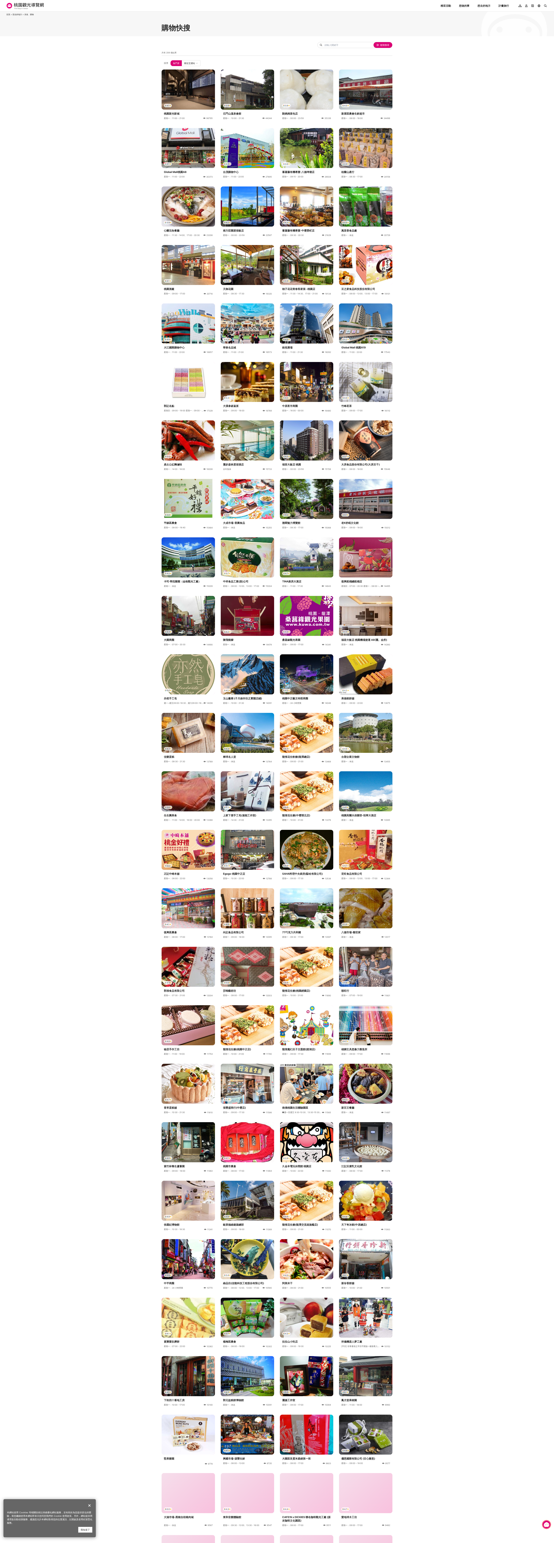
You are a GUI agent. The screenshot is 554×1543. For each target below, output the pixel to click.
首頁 (8, 14)
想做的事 (464, 5)
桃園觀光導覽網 (25, 5)
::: (5, 14)
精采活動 (446, 5)
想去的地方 (484, 5)
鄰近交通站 (189, 63)
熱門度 (176, 63)
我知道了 (85, 1529)
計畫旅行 (504, 5)
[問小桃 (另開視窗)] (546, 1524)
